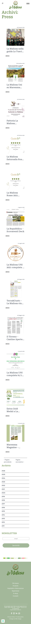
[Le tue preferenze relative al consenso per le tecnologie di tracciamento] (3, 621)
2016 (3, 507)
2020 (3, 493)
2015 (3, 511)
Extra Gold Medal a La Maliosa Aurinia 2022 (15, 410)
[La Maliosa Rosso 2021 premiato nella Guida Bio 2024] (15, 181)
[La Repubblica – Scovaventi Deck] (15, 217)
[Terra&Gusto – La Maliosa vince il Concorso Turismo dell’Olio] (15, 289)
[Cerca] (3, 3)
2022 (3, 485)
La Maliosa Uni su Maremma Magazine (14, 86)
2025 (3, 474)
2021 (3, 489)
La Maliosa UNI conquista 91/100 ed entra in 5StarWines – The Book (15, 374)
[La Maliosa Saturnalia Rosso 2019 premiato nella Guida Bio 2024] (15, 145)
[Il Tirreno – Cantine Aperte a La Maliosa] (15, 325)
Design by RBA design (15, 618)
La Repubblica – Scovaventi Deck (15, 230)
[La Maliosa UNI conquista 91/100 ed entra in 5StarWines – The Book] (15, 361)
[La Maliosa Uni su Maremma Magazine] (15, 73)
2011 (3, 526)
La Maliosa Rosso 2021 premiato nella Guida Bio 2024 (14, 194)
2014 (3, 515)
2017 (3, 504)
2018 (3, 500)
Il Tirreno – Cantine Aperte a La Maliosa (15, 338)
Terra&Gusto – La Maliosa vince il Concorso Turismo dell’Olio (15, 302)
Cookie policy (20, 616)
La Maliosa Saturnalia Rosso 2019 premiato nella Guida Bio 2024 (15, 158)
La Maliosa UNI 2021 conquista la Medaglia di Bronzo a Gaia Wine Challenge (15, 266)
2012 (3, 522)
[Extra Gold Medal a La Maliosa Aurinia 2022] (15, 397)
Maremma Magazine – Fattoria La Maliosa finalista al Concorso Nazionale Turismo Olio (15, 446)
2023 (3, 482)
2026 (3, 471)
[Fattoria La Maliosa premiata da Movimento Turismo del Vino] (15, 109)
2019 (3, 496)
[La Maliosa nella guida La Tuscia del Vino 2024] (15, 37)
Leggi (7, 55)
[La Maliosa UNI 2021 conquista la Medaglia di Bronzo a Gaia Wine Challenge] (15, 253)
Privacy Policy (11, 616)
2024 (3, 478)
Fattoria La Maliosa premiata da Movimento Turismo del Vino (13, 122)
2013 (3, 518)
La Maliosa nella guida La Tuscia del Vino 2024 (15, 50)
